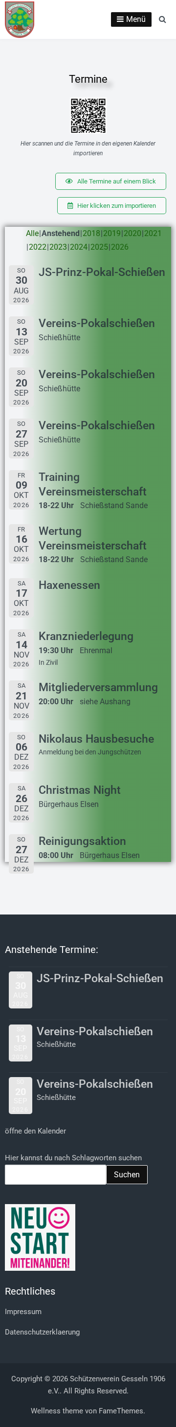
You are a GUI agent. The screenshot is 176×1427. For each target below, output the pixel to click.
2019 (112, 233)
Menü (136, 19)
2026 (120, 247)
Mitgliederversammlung (98, 687)
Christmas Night (80, 790)
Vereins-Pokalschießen (97, 323)
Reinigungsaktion (82, 841)
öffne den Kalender (35, 1131)
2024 (79, 247)
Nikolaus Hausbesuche (96, 739)
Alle (32, 233)
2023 (58, 247)
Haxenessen (69, 585)
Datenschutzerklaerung (42, 1332)
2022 (37, 247)
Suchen (127, 1174)
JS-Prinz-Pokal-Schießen (102, 272)
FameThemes (121, 1411)
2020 (132, 233)
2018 (91, 233)
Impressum (23, 1311)
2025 (99, 247)
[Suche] (162, 19)
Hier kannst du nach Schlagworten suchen (73, 1157)
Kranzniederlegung (86, 636)
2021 (153, 233)
